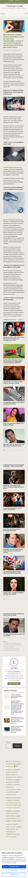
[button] (26, 13)
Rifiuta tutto (14, 874)
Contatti (17, 0)
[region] (14, 864)
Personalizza (14, 870)
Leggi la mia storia (14, 683)
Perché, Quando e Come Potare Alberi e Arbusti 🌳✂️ (13, 764)
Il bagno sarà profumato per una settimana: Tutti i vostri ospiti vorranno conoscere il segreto (12, 645)
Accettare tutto (14, 866)
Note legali (21, 2)
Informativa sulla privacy (10, 2)
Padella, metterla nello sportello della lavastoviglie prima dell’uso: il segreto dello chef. (14, 816)
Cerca (8, 742)
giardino (7, 641)
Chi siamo (11, 0)
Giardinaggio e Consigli (15, 6)
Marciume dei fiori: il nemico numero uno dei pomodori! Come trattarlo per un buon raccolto (13, 803)
